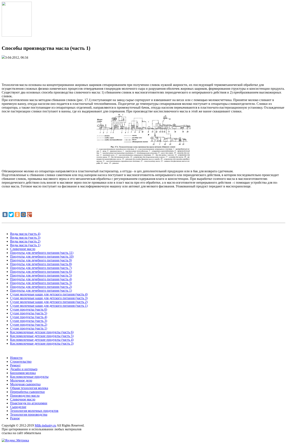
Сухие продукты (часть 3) (28, 321)
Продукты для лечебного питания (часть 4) (41, 279)
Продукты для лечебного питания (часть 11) (41, 252)
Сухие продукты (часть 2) (28, 324)
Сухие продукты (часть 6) (28, 309)
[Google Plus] (29, 214)
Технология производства (28, 414)
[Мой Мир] (23, 214)
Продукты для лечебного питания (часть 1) (41, 290)
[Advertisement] (143, 68)
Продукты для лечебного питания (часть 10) (42, 256)
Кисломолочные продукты (29, 376)
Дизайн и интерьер (23, 369)
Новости (16, 358)
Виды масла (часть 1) (25, 245)
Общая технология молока (29, 388)
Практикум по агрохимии (28, 403)
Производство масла (24, 395)
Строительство (21, 361)
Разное (15, 418)
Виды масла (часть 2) (25, 241)
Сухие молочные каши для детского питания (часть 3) (49, 298)
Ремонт (15, 365)
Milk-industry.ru (45, 425)
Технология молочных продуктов (34, 410)
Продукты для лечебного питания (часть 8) (41, 264)
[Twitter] (11, 214)
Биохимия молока (23, 373)
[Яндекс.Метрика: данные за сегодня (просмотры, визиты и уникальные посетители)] (15, 440)
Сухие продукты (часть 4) (28, 317)
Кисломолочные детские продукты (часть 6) (42, 332)
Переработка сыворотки (27, 392)
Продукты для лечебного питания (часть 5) (41, 275)
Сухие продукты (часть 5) (28, 313)
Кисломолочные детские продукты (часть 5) (42, 336)
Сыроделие (18, 407)
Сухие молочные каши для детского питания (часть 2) (49, 302)
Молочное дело (21, 380)
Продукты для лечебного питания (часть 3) (41, 283)
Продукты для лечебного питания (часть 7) (41, 268)
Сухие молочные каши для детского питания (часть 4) (49, 294)
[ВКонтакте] (5, 214)
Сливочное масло (22, 249)
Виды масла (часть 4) (25, 234)
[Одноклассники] (17, 214)
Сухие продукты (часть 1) (28, 328)
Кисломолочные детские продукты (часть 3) (42, 343)
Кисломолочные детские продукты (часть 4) (42, 339)
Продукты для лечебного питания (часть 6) (41, 271)
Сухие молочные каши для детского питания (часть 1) (49, 305)
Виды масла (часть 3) (25, 237)
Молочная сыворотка (25, 384)
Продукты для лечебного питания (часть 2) (41, 287)
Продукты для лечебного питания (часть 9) (41, 260)
